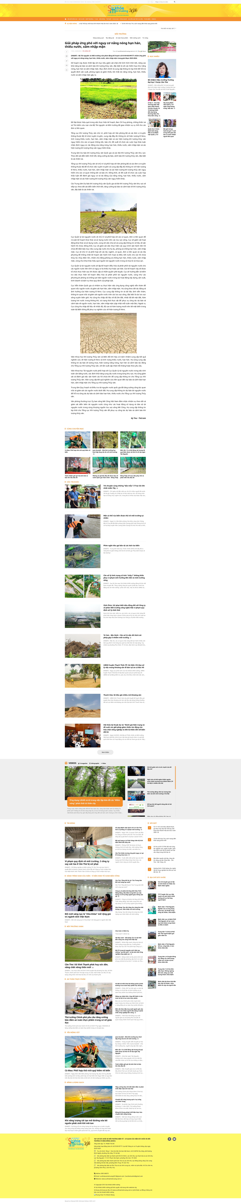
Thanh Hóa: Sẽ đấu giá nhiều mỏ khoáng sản (122, 695)
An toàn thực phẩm (122, 38)
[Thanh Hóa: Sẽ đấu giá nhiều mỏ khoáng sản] (82, 706)
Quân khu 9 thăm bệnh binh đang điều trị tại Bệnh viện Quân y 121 (153, 131)
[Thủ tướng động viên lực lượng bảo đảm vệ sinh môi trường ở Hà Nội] (136, 796)
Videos (154, 19)
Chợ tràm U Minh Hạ (122, 931)
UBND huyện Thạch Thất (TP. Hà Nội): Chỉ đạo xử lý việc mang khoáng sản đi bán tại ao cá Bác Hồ (123, 666)
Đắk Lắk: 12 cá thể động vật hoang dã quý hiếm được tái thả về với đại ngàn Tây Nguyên (132, 452)
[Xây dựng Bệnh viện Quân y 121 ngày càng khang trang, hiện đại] (169, 96)
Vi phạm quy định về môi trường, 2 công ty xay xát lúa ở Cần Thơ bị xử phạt (87, 862)
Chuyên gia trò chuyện (135, 19)
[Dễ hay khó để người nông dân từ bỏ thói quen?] (136, 808)
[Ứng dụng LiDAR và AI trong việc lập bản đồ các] (95, 783)
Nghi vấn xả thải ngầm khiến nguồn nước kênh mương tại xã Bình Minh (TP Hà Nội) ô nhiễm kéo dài (160, 781)
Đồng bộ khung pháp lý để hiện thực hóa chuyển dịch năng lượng (128, 1113)
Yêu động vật (110, 38)
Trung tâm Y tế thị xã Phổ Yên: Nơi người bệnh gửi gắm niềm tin (166, 933)
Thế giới (108, 19)
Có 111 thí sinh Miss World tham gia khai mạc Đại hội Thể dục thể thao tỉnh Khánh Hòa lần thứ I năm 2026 (165, 829)
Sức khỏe (81, 19)
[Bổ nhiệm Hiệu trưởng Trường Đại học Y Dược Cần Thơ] (162, 68)
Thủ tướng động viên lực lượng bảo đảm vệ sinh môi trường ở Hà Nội (159, 793)
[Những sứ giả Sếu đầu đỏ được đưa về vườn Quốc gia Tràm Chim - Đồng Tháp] (105, 465)
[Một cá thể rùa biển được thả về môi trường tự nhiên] (82, 526)
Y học (96, 19)
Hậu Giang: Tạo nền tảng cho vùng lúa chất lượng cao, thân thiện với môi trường (129, 908)
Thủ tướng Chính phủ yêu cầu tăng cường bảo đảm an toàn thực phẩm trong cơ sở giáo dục (88, 1020)
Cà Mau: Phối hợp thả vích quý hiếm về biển (87, 1070)
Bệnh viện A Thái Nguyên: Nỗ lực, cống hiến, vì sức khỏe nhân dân (166, 946)
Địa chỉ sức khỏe (158, 877)
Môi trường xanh (135, 38)
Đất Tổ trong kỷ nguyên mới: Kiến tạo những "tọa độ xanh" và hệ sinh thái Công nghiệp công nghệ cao (129, 952)
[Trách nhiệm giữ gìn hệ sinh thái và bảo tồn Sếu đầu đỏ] (77, 465)
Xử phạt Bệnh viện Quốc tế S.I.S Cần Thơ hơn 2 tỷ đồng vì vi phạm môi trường (128, 828)
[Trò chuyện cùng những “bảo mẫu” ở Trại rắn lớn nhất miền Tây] (82, 496)
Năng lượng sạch (98, 38)
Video (104, 763)
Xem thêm (105, 752)
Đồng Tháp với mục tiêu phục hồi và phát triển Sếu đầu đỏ (132, 477)
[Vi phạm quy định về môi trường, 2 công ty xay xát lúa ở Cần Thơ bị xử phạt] (88, 842)
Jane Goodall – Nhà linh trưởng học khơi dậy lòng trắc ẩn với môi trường (105, 451)
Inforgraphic (95, 763)
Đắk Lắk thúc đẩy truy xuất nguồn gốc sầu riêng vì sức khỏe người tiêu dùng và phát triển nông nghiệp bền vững (129, 1011)
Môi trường (89, 19)
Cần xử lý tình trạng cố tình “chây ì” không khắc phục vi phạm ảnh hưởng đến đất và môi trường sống (124, 577)
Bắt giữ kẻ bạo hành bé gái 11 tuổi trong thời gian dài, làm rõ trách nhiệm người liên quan (169, 132)
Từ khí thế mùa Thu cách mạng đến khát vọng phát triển (87, 23)
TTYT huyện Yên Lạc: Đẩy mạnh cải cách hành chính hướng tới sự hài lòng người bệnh (166, 897)
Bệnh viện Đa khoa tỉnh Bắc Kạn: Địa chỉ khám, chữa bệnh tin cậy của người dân (167, 983)
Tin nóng (145, 38)
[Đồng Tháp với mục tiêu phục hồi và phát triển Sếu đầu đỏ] (133, 465)
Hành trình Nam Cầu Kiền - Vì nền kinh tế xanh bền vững (93, 876)
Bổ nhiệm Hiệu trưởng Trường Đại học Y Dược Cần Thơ (161, 81)
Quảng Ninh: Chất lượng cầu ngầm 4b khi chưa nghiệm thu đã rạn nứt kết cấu (165, 870)
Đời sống (102, 19)
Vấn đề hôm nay (72, 19)
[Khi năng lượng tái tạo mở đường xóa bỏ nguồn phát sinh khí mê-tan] (88, 1102)
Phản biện (147, 19)
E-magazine (83, 763)
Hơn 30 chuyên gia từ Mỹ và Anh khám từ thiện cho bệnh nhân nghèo (166, 883)
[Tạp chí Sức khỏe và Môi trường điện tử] (120, 10)
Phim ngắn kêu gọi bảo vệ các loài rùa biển (121, 545)
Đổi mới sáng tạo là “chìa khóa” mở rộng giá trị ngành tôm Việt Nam (88, 915)
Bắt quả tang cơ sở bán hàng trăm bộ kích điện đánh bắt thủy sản (129, 841)
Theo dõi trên (125, 51)
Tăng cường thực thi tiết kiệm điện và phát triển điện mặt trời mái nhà (129, 1088)
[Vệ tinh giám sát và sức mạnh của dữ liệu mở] (136, 771)
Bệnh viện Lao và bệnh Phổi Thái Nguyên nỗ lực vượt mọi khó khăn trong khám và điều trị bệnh (167, 922)
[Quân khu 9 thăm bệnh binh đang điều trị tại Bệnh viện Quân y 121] (154, 123)
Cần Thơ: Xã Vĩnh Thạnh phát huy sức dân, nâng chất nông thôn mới (86, 966)
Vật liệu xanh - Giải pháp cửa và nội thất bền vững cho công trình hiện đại (128, 938)
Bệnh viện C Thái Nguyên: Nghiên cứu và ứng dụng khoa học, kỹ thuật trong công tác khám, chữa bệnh (166, 909)
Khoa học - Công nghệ (119, 19)
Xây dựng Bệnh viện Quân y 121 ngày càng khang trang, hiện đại (169, 105)
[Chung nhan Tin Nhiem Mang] (104, 1195)
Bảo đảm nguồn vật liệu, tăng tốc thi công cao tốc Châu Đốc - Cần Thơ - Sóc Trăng (164, 860)
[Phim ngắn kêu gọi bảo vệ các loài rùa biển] (82, 556)
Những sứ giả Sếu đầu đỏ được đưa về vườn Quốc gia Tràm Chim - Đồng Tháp (105, 477)
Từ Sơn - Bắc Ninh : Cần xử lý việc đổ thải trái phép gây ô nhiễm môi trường (122, 636)
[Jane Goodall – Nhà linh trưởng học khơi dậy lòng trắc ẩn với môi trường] (105, 439)
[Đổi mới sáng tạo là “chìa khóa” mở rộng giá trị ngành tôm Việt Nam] (88, 895)
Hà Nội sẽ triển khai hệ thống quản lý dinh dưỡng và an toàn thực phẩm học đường (129, 984)
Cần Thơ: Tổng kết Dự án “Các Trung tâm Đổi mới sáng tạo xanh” (128, 881)
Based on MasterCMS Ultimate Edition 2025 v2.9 (80, 1201)
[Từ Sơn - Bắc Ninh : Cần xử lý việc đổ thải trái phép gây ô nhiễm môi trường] (82, 646)
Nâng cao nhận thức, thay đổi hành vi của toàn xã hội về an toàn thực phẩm (129, 997)
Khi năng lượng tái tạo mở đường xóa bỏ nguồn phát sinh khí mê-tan (86, 1122)
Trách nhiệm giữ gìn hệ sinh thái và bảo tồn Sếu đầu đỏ (76, 477)
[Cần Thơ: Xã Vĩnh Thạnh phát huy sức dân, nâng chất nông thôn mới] (88, 946)
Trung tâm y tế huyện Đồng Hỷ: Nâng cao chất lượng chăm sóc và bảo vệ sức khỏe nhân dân (167, 959)
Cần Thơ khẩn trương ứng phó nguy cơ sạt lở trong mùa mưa (129, 854)
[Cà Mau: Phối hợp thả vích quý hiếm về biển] (77, 439)
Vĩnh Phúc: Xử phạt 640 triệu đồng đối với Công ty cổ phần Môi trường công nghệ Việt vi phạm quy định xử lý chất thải (124, 607)
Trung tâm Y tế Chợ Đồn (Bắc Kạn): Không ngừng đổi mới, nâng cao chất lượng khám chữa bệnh (166, 971)
